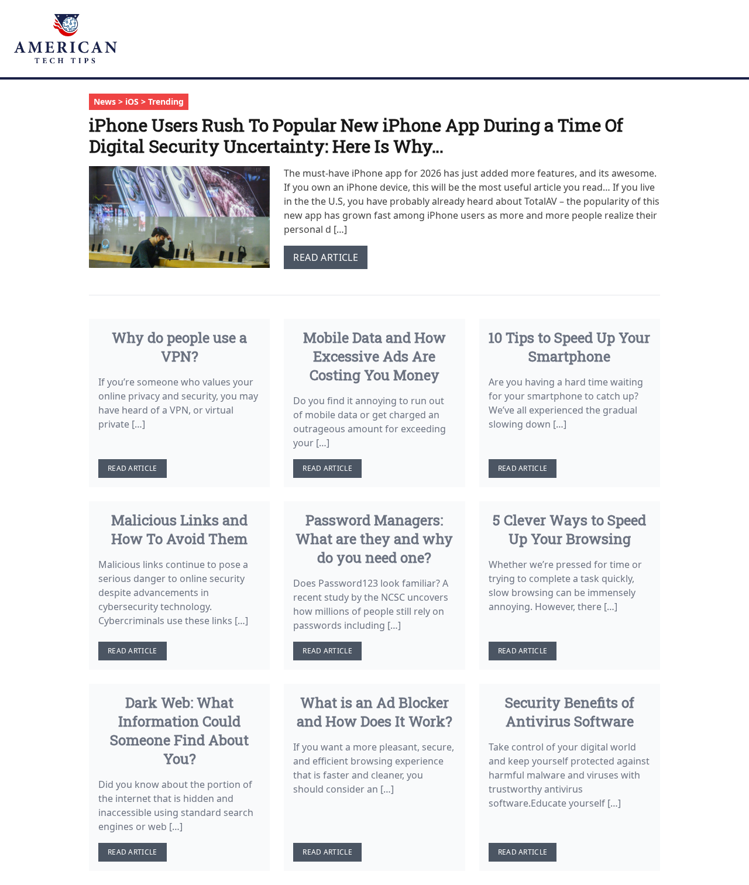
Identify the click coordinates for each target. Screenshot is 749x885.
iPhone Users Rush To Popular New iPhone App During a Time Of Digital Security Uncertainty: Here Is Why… (356, 135)
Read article (325, 257)
